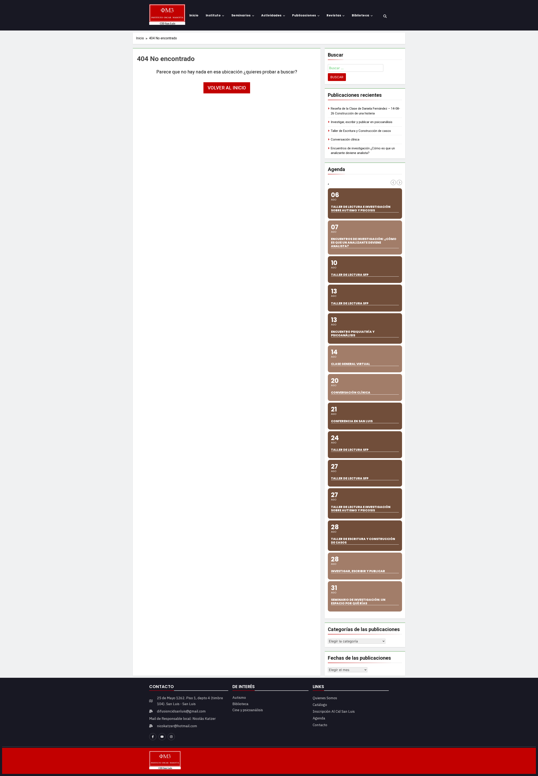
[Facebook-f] (152, 736)
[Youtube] (162, 736)
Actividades (271, 15)
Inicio (194, 15)
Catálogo (320, 704)
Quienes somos (325, 698)
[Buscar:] (355, 68)
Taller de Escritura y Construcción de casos (361, 131)
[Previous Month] (393, 182)
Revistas (334, 15)
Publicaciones (304, 15)
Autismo (239, 697)
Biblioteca (360, 15)
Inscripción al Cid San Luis (334, 711)
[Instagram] (171, 736)
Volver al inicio (227, 87)
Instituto (213, 15)
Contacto (320, 725)
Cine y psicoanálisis (247, 710)
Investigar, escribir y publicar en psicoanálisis (361, 122)
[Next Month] (399, 182)
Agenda (319, 718)
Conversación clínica (345, 139)
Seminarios (241, 15)
